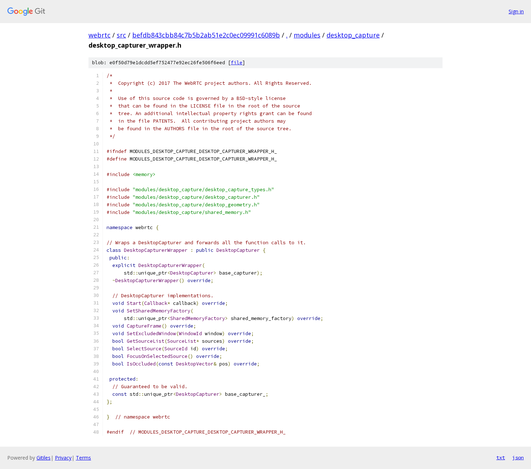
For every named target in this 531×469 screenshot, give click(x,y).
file (236, 63)
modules (307, 35)
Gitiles (43, 457)
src (121, 35)
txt (500, 457)
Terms (83, 457)
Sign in (516, 11)
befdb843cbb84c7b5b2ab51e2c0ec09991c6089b (206, 35)
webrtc (99, 35)
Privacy (63, 457)
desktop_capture (353, 35)
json (518, 457)
